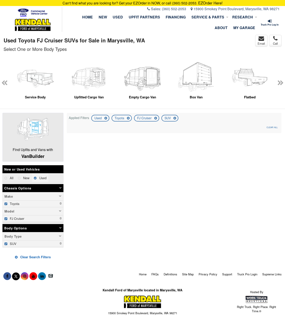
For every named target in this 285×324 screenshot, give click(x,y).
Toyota (120, 118)
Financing (176, 17)
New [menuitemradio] (25, 177)
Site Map (188, 274)
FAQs (155, 274)
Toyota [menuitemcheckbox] (14, 203)
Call (275, 43)
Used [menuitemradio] (42, 177)
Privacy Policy (208, 274)
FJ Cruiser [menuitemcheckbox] (16, 218)
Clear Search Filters (35, 257)
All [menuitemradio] (11, 177)
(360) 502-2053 (174, 8)
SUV (168, 118)
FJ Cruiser (145, 118)
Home (87, 17)
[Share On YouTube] (33, 276)
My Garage (244, 27)
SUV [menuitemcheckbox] (12, 243)
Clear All (272, 127)
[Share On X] (16, 276)
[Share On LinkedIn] (42, 276)
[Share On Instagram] (24, 276)
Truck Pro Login (247, 274)
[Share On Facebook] (7, 276)
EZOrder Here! (210, 3)
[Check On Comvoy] (51, 276)
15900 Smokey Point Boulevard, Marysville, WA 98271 (236, 8)
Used (118, 17)
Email (261, 43)
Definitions (170, 274)
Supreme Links (272, 274)
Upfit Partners (144, 17)
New (103, 17)
